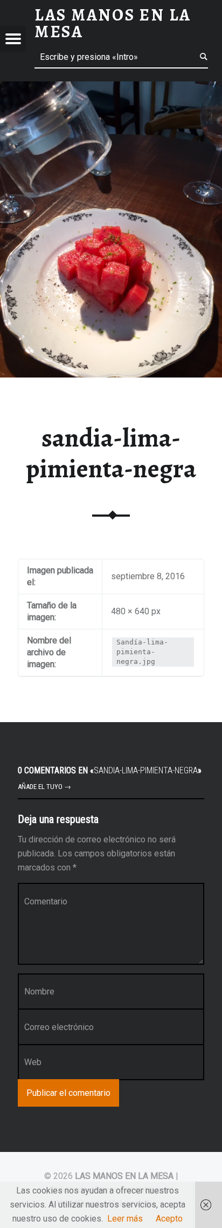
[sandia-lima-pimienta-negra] (111, 88)
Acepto (169, 1218)
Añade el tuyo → (44, 787)
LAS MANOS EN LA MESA (124, 1176)
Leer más (125, 1218)
